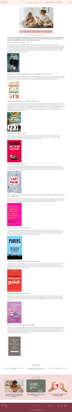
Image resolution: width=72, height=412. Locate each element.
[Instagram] (58, 405)
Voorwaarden (50, 405)
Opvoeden (42, 35)
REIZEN (36, 2)
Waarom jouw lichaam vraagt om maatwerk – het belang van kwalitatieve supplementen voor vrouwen (36, 369)
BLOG (41, 2)
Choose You (30, 2)
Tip (45, 35)
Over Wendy (59, 2)
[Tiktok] (62, 405)
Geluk (39, 35)
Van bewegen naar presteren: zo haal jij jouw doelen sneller (58, 369)
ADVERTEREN (34, 405)
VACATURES (40, 405)
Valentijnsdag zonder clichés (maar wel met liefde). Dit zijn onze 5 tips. (14, 369)
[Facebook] (65, 405)
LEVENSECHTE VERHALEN (49, 2)
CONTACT (44, 405)
